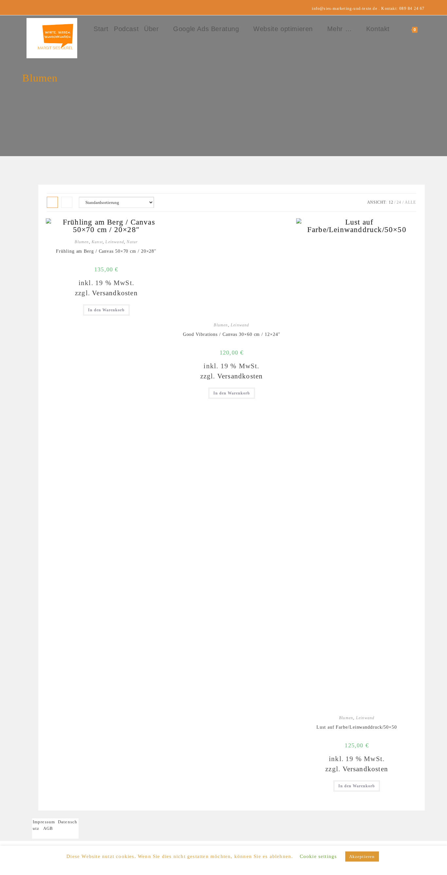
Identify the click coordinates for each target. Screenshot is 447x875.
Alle (410, 202)
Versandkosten (115, 293)
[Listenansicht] (66, 202)
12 (391, 202)
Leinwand (114, 242)
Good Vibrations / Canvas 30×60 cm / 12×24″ (231, 334)
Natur (132, 242)
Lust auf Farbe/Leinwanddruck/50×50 (356, 727)
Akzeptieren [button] (362, 856)
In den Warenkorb (106, 310)
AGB (48, 828)
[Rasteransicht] (52, 202)
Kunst (97, 242)
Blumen (82, 242)
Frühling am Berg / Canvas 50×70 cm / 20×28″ (106, 251)
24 (399, 202)
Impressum (45, 821)
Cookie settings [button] (318, 856)
